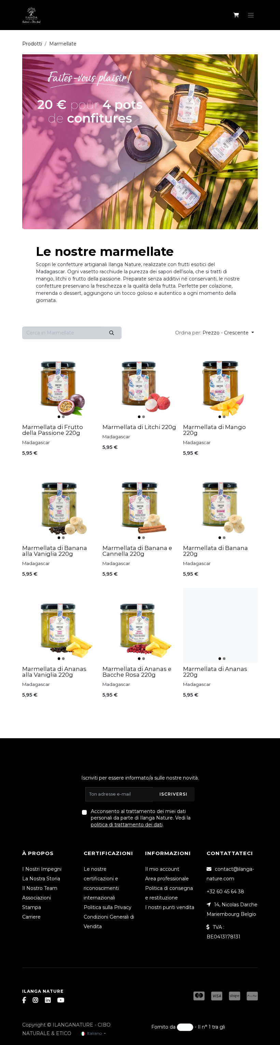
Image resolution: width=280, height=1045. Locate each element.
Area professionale (167, 879)
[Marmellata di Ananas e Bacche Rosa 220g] (139, 625)
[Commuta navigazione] (251, 15)
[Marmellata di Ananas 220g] (220, 625)
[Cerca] (111, 333)
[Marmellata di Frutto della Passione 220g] (59, 383)
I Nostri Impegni (41, 869)
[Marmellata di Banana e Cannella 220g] (139, 504)
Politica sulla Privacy (107, 907)
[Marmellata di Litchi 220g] (139, 383)
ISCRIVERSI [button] (173, 794)
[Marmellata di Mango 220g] (220, 383)
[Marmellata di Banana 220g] (220, 504)
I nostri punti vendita (169, 907)
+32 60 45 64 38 (225, 892)
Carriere (31, 917)
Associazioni (36, 898)
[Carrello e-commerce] (236, 15)
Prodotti (32, 44)
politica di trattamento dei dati (127, 825)
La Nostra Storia (41, 879)
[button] (214, 333)
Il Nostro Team (39, 888)
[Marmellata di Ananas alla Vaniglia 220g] (59, 625)
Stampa (31, 907)
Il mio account (162, 869)
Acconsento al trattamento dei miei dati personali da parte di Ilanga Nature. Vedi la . (141, 818)
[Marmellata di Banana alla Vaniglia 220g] (59, 504)
